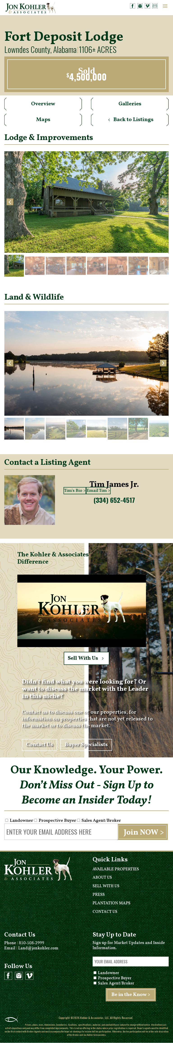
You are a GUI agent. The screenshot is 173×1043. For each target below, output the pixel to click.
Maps (43, 120)
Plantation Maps (111, 903)
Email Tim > (98, 491)
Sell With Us (83, 658)
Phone (24, 943)
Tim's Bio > (75, 491)
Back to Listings (133, 120)
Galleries (129, 104)
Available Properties (116, 869)
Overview (43, 104)
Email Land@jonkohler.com (31, 948)
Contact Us (39, 745)
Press (99, 895)
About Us (102, 877)
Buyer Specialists (86, 745)
